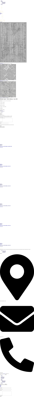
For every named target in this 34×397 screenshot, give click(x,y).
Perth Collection (3, 3)
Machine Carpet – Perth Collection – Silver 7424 (5, 225)
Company (1, 390)
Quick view (1, 144)
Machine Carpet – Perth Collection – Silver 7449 (4, 97)
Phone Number (1, 389)
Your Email (1, 388)
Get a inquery (1, 13)
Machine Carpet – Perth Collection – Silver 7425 (5, 245)
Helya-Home (4, 373)
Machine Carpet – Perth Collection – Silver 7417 (5, 205)
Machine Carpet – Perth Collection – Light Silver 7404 (6, 146)
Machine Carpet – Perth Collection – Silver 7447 (4, 80)
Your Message (1, 395)
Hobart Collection (3, 2)
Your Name (1, 387)
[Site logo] (1, 12)
